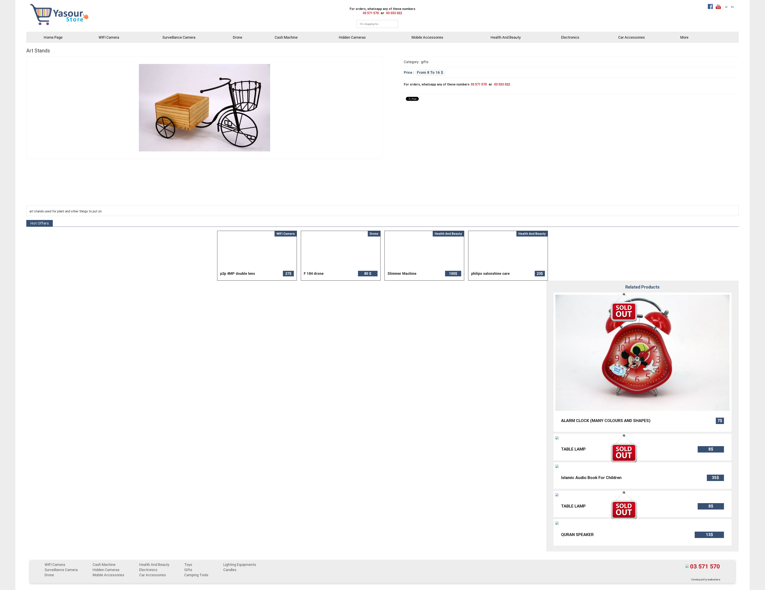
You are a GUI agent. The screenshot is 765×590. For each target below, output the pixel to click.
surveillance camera (178, 37)
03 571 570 (705, 566)
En (732, 6)
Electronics (570, 37)
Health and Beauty (506, 37)
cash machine (286, 37)
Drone (237, 37)
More (684, 37)
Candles (229, 570)
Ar (726, 6)
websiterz (714, 579)
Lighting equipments (239, 565)
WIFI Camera (109, 37)
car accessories (631, 37)
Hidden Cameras (352, 37)
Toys (188, 565)
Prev (224, 255)
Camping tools (196, 575)
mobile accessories (427, 37)
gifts (188, 570)
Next (540, 255)
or (382, 13)
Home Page (53, 37)
